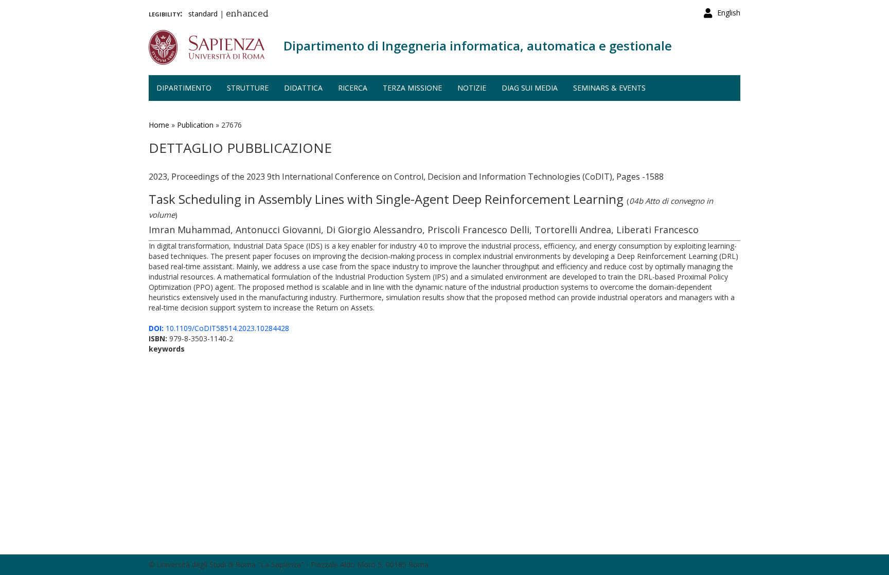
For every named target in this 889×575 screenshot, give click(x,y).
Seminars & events (609, 88)
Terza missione (412, 88)
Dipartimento (183, 88)
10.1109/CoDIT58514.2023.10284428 (219, 328)
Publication (195, 125)
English (728, 13)
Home (159, 125)
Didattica (303, 88)
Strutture (248, 88)
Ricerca (352, 88)
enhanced (247, 14)
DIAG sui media (530, 88)
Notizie (471, 88)
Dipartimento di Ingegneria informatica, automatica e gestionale (477, 45)
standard (203, 14)
